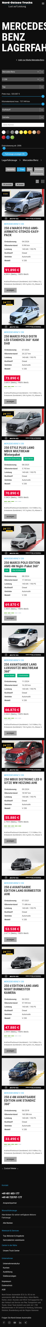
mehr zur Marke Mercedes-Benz (31, 60)
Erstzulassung (37, 173)
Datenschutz (7, 1285)
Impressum (6, 1281)
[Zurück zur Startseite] (17, 4)
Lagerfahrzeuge (9, 160)
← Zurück (6, 1168)
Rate (30, 169)
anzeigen (10, 290)
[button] (43, 3)
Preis (22, 169)
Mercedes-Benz (30, 160)
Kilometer (39, 169)
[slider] (43, 96)
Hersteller (11, 169)
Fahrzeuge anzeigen (15, 154)
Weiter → (15, 1168)
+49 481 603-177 (10, 1193)
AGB (3, 1290)
